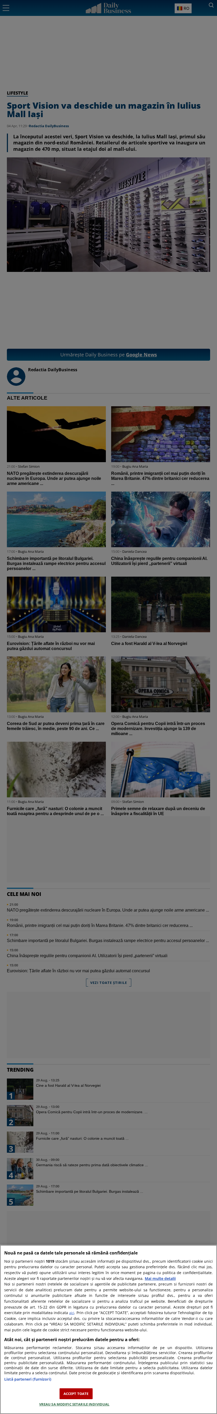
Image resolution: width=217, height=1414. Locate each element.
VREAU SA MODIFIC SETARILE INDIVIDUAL (74, 1404)
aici (71, 1312)
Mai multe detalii (160, 1278)
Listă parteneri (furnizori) (27, 1379)
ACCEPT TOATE (76, 1393)
